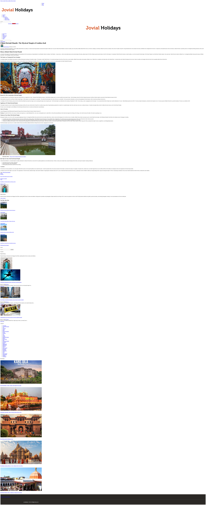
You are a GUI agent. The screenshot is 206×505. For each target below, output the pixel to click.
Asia (3, 327)
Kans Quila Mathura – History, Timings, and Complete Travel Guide (10, 385)
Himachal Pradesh (6, 337)
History (4, 338)
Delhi (3, 330)
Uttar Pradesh (2, 41)
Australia (4, 328)
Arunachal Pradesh (6, 326)
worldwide (4, 356)
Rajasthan (4, 349)
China (4, 329)
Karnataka (4, 342)
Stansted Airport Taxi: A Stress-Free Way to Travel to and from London (11, 317)
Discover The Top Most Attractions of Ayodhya (18, 156)
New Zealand (5, 347)
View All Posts (2, 198)
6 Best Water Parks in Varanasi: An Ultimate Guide (7, 232)
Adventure (4, 325)
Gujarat (4, 336)
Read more (2, 286)
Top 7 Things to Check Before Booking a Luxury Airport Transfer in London (12, 299)
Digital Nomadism (6, 331)
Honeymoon (5, 339)
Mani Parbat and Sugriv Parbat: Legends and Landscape (7, 210)
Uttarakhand (5, 354)
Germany (4, 333)
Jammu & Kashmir (6, 341)
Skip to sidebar (8, 0)
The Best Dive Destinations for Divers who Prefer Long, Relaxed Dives (11, 282)
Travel (4, 351)
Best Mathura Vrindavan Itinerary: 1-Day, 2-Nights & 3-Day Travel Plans (11, 465)
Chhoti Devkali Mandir (6, 172)
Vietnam (4, 355)
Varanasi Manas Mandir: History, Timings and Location (7, 221)
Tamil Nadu (5, 350)
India (3, 340)
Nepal (4, 346)
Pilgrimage (2, 245)
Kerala (4, 343)
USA (3, 352)
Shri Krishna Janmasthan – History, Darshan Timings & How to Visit (10, 412)
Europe (4, 332)
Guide (4, 335)
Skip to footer (13, 0)
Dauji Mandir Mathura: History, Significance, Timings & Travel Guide (11, 492)
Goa (3, 334)
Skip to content (3, 0)
